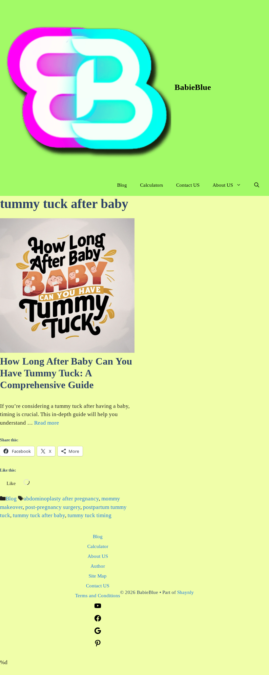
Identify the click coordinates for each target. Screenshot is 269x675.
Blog (122, 185)
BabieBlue (193, 87)
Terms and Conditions (97, 595)
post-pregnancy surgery (52, 507)
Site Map (98, 576)
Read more (46, 423)
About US (223, 185)
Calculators (151, 185)
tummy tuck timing (90, 515)
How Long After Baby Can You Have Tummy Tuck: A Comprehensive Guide (66, 373)
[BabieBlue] (87, 87)
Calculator (97, 546)
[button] (257, 185)
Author (98, 566)
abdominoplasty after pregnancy (61, 499)
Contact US (187, 185)
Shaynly (185, 592)
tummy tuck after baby (39, 515)
